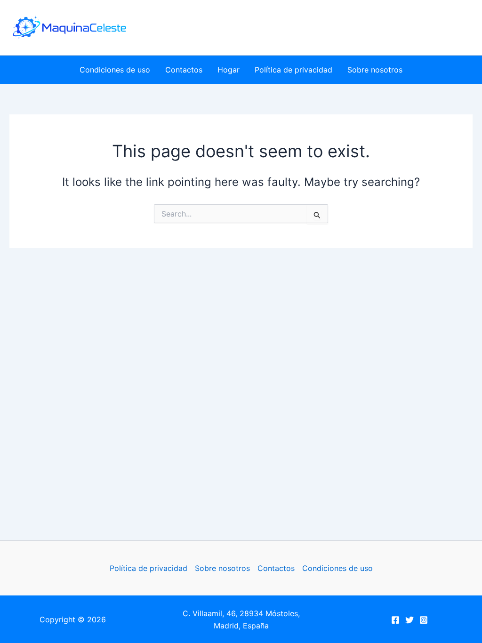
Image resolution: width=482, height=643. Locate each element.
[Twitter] (409, 620)
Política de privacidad (293, 69)
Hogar (228, 69)
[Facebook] (395, 620)
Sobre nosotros (374, 69)
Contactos (183, 69)
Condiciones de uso (115, 69)
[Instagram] (423, 620)
